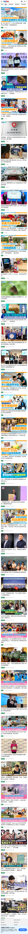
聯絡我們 (3, 919)
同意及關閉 (22, 929)
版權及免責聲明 (17, 919)
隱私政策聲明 (3, 924)
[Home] (6, 1)
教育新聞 (11, 4)
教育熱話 (17, 4)
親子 (2, 27)
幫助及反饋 (16, 922)
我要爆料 (16, 924)
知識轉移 (3, 95)
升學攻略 (23, 4)
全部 (6, 4)
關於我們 (3, 922)
